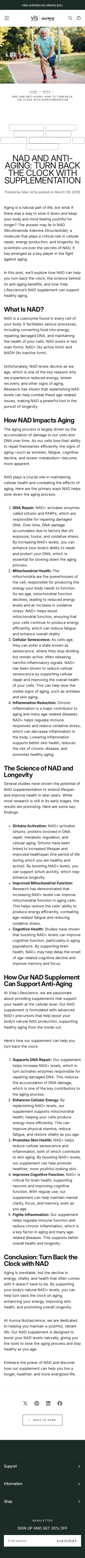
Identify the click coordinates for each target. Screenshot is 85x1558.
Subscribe (67, 1541)
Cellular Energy (61, 127)
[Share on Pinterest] (36, 1403)
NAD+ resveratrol (42, 146)
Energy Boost (58, 133)
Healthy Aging (14, 140)
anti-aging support (26, 127)
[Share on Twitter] (25, 1403)
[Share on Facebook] (60, 1403)
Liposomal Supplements (49, 140)
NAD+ (78, 140)
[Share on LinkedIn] (48, 1403)
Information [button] (13, 1483)
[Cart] (78, 18)
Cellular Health (29, 133)
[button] (7, 18)
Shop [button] (8, 1501)
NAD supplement (33, 1332)
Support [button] (10, 1466)
